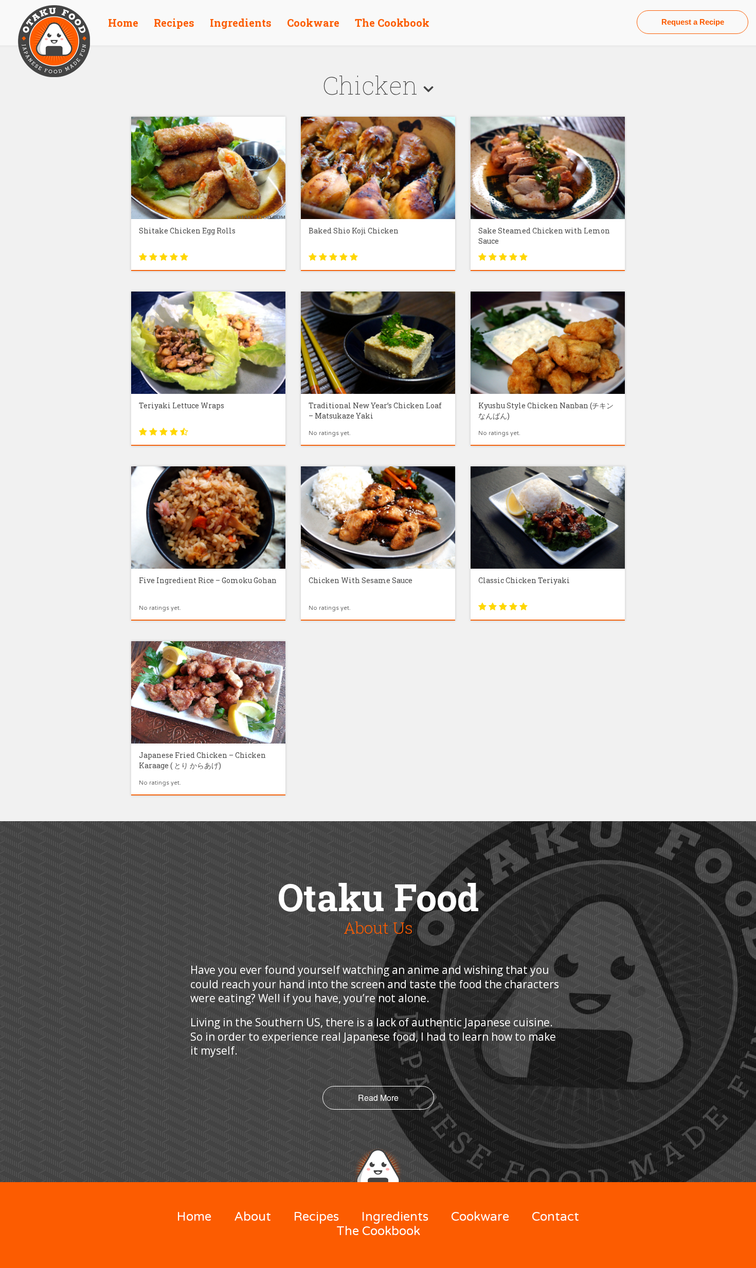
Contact (555, 1216)
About (252, 1216)
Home (123, 22)
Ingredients (241, 22)
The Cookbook (392, 22)
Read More (378, 1097)
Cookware (313, 22)
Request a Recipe (692, 21)
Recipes (174, 22)
